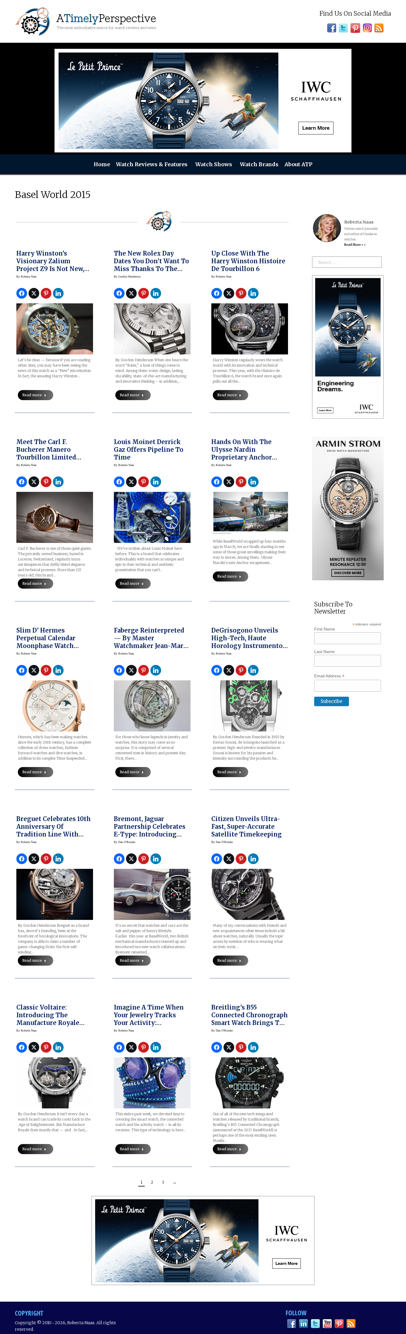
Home (102, 164)
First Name (324, 629)
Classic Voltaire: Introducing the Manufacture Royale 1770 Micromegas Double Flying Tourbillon (47, 1027)
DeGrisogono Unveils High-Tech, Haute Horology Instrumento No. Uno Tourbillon (247, 642)
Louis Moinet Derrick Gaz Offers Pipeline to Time (148, 449)
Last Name (324, 651)
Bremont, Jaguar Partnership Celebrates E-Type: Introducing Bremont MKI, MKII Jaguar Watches (149, 834)
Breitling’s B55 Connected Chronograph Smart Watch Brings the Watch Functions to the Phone (249, 1023)
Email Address (329, 676)
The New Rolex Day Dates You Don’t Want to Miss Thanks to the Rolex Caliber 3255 (151, 265)
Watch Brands (259, 164)
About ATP (298, 164)
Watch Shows (213, 164)
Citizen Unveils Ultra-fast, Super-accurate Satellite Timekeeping (246, 826)
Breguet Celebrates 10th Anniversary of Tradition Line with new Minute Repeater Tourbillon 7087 (53, 834)
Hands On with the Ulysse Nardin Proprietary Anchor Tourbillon (241, 453)
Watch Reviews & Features (152, 164)
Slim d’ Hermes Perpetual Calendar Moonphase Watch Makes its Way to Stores (54, 642)
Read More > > (355, 245)
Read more (32, 395)
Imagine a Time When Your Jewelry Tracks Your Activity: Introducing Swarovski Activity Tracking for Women (149, 1027)
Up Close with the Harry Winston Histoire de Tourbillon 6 (248, 261)
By (26, 276)
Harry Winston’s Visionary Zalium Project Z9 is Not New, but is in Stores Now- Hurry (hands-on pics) (51, 269)
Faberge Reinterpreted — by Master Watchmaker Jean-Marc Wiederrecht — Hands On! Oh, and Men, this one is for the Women (150, 650)
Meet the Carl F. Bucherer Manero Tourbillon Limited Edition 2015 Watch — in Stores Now (54, 457)
